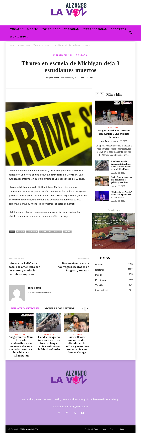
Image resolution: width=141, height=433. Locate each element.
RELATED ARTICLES (25, 308)
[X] (20, 93)
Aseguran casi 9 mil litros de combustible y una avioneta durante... (114, 133)
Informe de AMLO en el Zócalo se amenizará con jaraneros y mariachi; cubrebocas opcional (24, 268)
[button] (130, 33)
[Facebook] (12, 93)
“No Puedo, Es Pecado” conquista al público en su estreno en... (121, 194)
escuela (20, 232)
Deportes (118, 29)
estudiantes (32, 232)
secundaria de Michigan (50, 232)
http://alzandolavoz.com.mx (39, 293)
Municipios (19, 36)
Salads (122, 429)
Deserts (113, 429)
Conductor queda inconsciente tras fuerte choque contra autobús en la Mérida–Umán (49, 343)
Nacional (71, 29)
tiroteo (67, 232)
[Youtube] (82, 413)
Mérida (33, 29)
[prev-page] (83, 309)
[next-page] (87, 309)
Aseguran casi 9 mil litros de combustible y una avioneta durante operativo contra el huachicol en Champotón (21, 346)
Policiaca (49, 334)
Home (11, 45)
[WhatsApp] (35, 93)
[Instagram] (67, 413)
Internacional (95, 29)
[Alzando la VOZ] (70, 12)
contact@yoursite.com (76, 406)
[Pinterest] (27, 93)
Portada (81, 55)
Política (77, 334)
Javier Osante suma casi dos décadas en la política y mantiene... (121, 180)
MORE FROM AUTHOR (60, 308)
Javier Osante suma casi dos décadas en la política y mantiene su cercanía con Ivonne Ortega (77, 344)
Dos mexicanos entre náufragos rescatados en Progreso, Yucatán (73, 266)
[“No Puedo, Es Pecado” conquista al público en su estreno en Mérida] (102, 196)
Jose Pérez (54, 77)
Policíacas (51, 29)
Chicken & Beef (91, 429)
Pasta (103, 429)
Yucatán (17, 29)
